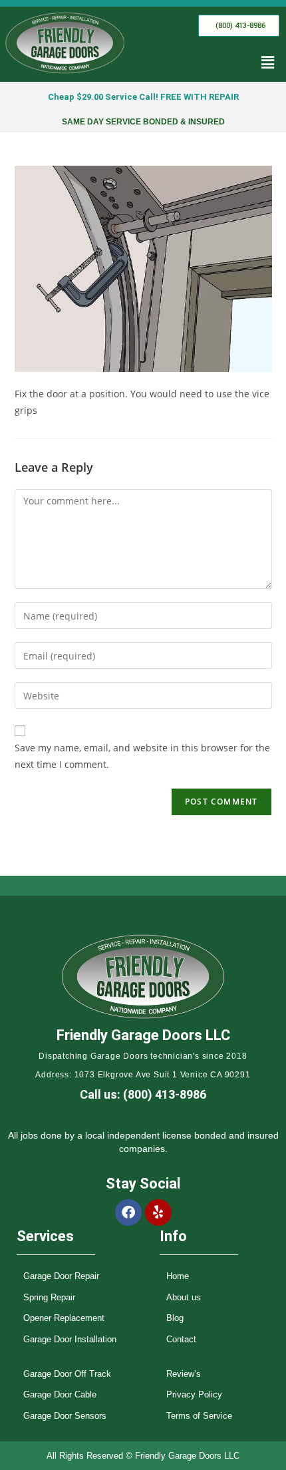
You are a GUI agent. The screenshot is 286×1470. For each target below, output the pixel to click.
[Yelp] (158, 1212)
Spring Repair (49, 1297)
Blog (175, 1318)
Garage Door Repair (61, 1276)
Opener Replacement (63, 1318)
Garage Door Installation (69, 1339)
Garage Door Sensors (64, 1416)
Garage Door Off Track (67, 1374)
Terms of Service (199, 1416)
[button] (268, 62)
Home (177, 1276)
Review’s (183, 1374)
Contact (181, 1339)
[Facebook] (128, 1212)
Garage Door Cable (59, 1394)
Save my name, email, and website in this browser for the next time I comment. (142, 756)
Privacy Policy (194, 1394)
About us (183, 1297)
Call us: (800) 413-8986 (143, 1094)
